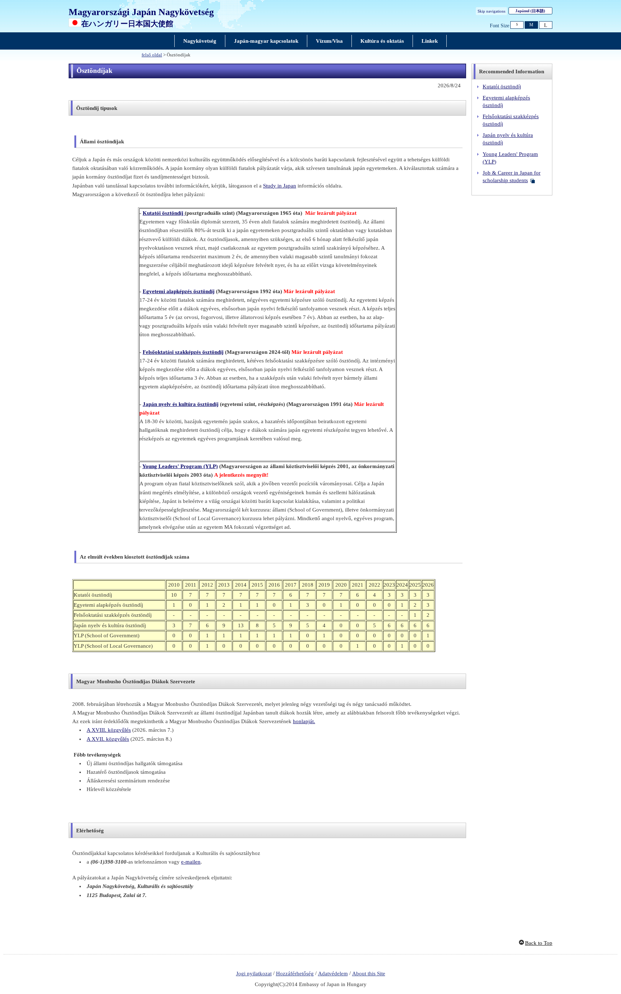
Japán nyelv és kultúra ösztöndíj (180, 404)
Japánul (530, 11)
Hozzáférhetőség (295, 973)
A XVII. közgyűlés (108, 739)
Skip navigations (491, 11)
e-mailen (191, 862)
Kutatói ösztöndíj (164, 213)
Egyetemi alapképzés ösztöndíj (179, 291)
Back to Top (538, 943)
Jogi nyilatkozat (254, 973)
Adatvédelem (333, 973)
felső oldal (152, 54)
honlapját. (304, 721)
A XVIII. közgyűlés (109, 730)
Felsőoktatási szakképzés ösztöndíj (183, 352)
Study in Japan (279, 186)
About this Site (368, 973)
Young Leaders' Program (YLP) (180, 466)
